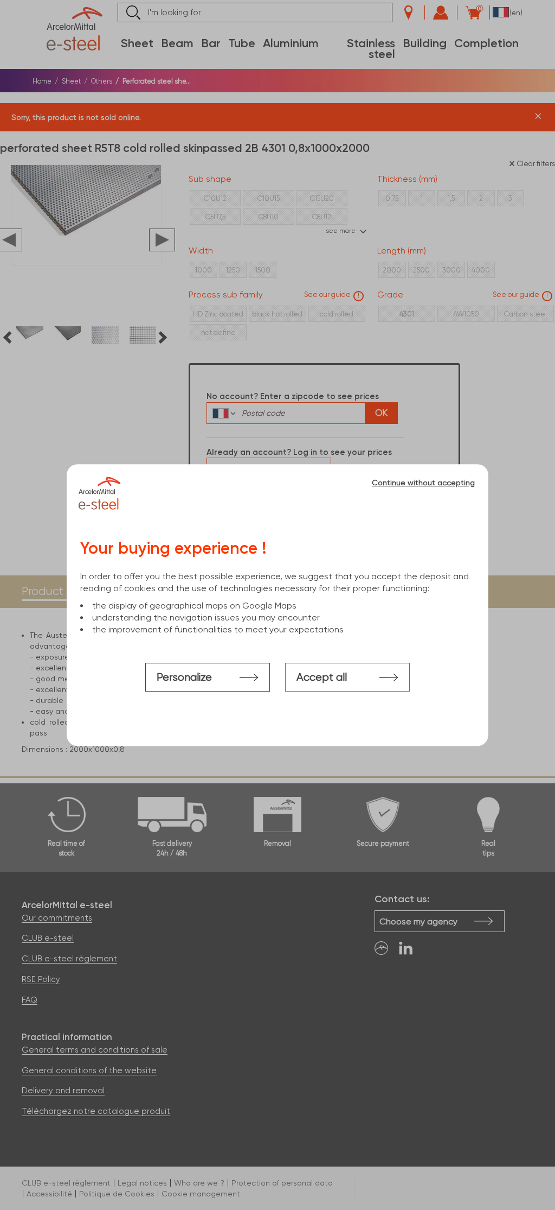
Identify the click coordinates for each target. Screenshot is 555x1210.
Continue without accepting (423, 482)
